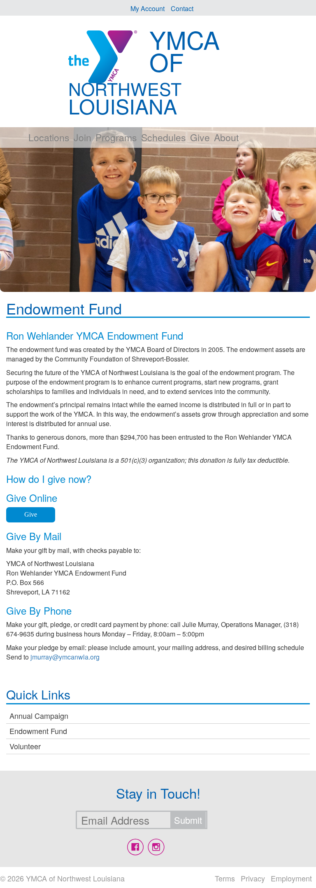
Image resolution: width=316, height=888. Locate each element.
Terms (225, 878)
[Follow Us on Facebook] (135, 847)
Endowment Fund (38, 730)
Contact (182, 8)
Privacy (253, 878)
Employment (291, 878)
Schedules (163, 137)
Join (82, 137)
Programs (116, 137)
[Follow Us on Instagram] (156, 847)
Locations (49, 137)
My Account (147, 8)
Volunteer (25, 746)
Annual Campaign (38, 715)
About (226, 137)
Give (200, 137)
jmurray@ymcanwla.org (65, 657)
